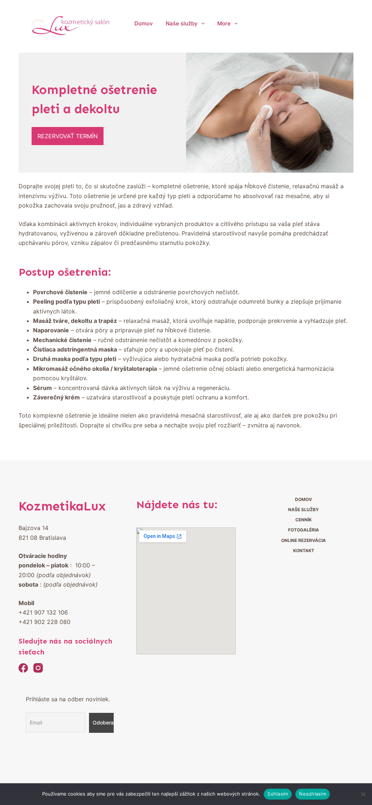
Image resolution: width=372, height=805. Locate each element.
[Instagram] (38, 668)
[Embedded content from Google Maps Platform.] (186, 590)
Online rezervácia (303, 540)
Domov (143, 23)
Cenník (303, 519)
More (224, 23)
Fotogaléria (303, 530)
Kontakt (303, 550)
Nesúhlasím (312, 794)
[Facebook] (23, 668)
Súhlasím (277, 794)
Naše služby (182, 23)
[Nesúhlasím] (363, 794)
